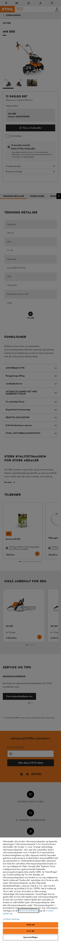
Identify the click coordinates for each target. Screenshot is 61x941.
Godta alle (30, 925)
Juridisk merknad (11, 919)
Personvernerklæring (29, 910)
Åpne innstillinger (30, 937)
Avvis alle (30, 931)
